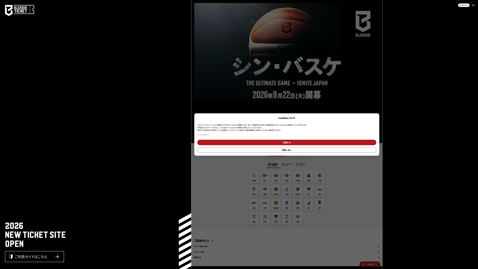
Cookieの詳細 (202, 135)
